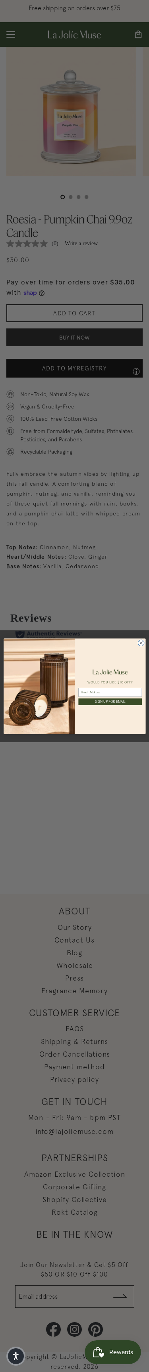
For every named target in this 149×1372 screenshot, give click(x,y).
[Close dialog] (141, 643)
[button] (15, 1356)
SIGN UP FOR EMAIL (110, 702)
